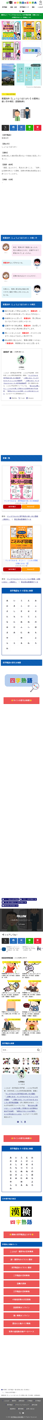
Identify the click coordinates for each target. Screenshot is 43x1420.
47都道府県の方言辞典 (21, 1299)
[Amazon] (30, 398)
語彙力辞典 (21, 1283)
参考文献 (34, 1405)
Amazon (30, 506)
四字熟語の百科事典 (17, 1417)
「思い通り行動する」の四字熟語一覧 (15, 902)
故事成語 (21, 1401)
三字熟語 (38, 1401)
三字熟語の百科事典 (21, 1291)
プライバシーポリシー (22, 1405)
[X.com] (20, 11)
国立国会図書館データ (22, 519)
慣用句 (14, 1401)
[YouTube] (23, 11)
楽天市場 (11, 506)
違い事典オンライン (21, 1315)
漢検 (33, 7)
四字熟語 (4, 7)
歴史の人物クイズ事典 (21, 1323)
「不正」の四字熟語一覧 (29, 899)
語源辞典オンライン (21, 1307)
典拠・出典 (13, 7)
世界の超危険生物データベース (21, 1331)
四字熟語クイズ (24, 7)
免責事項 (12, 1409)
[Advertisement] (21, 209)
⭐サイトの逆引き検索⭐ (21, 700)
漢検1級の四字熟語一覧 (11, 905)
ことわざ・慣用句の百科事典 (21, 1251)
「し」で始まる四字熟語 (8, 94)
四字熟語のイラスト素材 (21, 1267)
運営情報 (20, 1409)
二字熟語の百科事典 (21, 1275)
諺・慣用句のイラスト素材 (21, 1259)
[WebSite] (13, 398)
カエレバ (24, 503)
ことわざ (6, 1401)
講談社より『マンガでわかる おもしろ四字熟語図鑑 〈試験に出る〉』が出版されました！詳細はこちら (21, 16)
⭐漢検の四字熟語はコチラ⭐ (21, 1234)
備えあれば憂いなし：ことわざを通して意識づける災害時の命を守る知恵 (21, 388)
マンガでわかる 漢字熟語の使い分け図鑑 (20, 501)
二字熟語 (29, 1401)
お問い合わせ (30, 1409)
